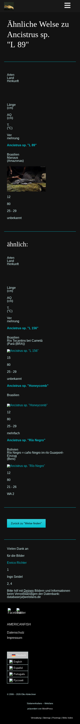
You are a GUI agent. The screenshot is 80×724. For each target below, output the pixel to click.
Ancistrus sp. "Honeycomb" (28, 385)
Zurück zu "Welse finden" (26, 523)
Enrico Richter (17, 562)
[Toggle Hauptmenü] (71, 5)
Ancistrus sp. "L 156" (22, 328)
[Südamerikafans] (9, 6)
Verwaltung (36, 718)
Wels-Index (67, 718)
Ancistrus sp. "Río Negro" (26, 440)
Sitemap (46, 718)
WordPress (47, 708)
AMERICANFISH (19, 624)
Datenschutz (15, 632)
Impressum (14, 637)
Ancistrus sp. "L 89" (22, 145)
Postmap (56, 718)
